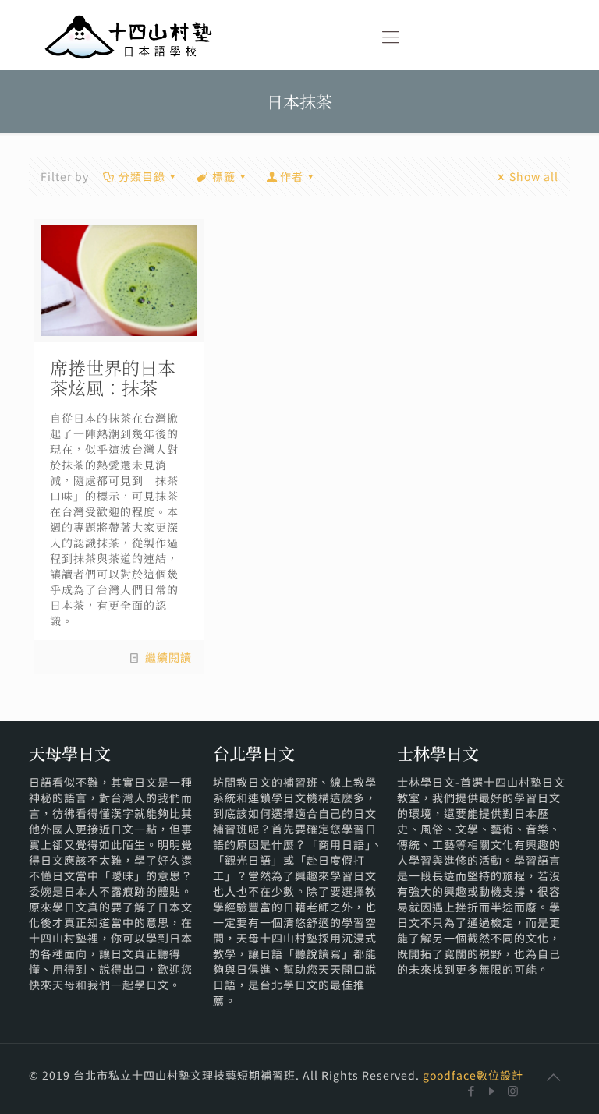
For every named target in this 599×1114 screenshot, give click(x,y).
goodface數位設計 (473, 1075)
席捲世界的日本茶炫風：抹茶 (112, 378)
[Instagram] (513, 1090)
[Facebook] (471, 1090)
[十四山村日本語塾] (128, 35)
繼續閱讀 (168, 657)
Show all (533, 176)
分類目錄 (142, 176)
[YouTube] (492, 1090)
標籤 (224, 176)
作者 (291, 176)
